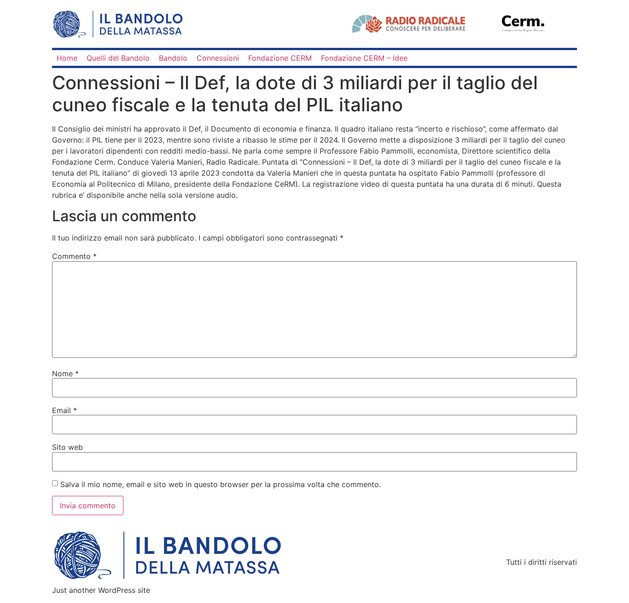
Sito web (67, 447)
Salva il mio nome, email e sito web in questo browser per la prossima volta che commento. (220, 484)
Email (64, 410)
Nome (65, 373)
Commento (74, 256)
